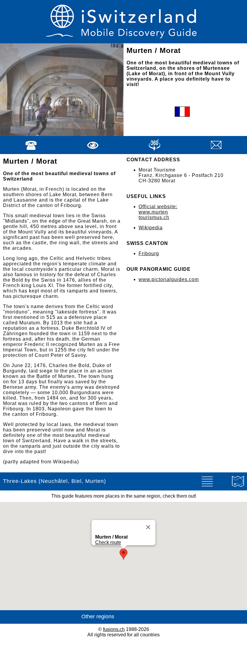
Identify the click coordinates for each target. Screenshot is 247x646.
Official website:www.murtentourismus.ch (158, 212)
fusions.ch (114, 629)
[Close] (148, 527)
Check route (108, 542)
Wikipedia (151, 227)
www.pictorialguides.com (169, 279)
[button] (123, 554)
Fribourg (149, 253)
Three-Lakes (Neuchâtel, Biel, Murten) (54, 481)
